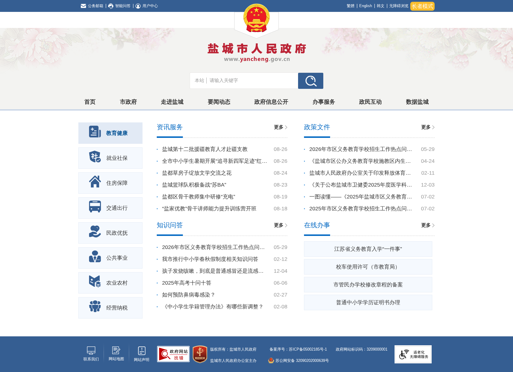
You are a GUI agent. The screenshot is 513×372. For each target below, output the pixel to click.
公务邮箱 (95, 6)
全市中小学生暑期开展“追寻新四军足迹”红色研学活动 (215, 161)
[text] (252, 80)
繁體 (350, 6)
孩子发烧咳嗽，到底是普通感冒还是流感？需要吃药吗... (215, 271)
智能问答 (123, 6)
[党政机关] (200, 354)
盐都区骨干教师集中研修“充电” (198, 197)
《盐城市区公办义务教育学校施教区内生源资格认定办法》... (362, 161)
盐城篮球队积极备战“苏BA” (194, 185)
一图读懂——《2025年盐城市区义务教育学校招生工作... (362, 197)
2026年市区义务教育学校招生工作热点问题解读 (362, 149)
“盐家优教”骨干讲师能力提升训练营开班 (209, 209)
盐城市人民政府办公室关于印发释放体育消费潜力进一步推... (362, 173)
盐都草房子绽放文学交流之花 (197, 173)
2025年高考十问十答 (186, 283)
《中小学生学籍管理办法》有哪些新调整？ (213, 307)
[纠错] (173, 354)
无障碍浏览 (398, 6)
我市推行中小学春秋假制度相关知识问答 (210, 259)
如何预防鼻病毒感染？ (189, 295)
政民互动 (370, 102)
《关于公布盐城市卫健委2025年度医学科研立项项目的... (362, 185)
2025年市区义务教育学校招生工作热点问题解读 (362, 209)
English (365, 6)
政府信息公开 (271, 102)
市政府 (128, 102)
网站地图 (116, 359)
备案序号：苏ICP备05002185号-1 (297, 349)
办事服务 (324, 102)
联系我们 (91, 359)
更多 (279, 127)
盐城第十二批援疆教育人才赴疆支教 (205, 149)
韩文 (380, 6)
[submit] (310, 80)
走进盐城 (172, 102)
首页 (90, 102)
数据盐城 (417, 102)
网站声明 (141, 359)
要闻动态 (219, 102)
